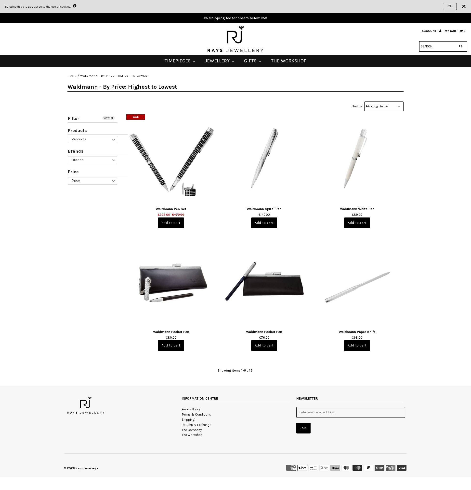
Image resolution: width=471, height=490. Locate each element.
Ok (450, 6)
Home (72, 75)
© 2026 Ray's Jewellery (80, 468)
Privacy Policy (191, 409)
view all (109, 118)
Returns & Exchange (196, 425)
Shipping (188, 419)
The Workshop (192, 435)
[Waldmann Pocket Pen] (171, 281)
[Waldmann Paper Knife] (357, 281)
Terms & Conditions (196, 414)
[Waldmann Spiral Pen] (264, 159)
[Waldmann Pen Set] (171, 159)
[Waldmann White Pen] (357, 159)
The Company (192, 430)
